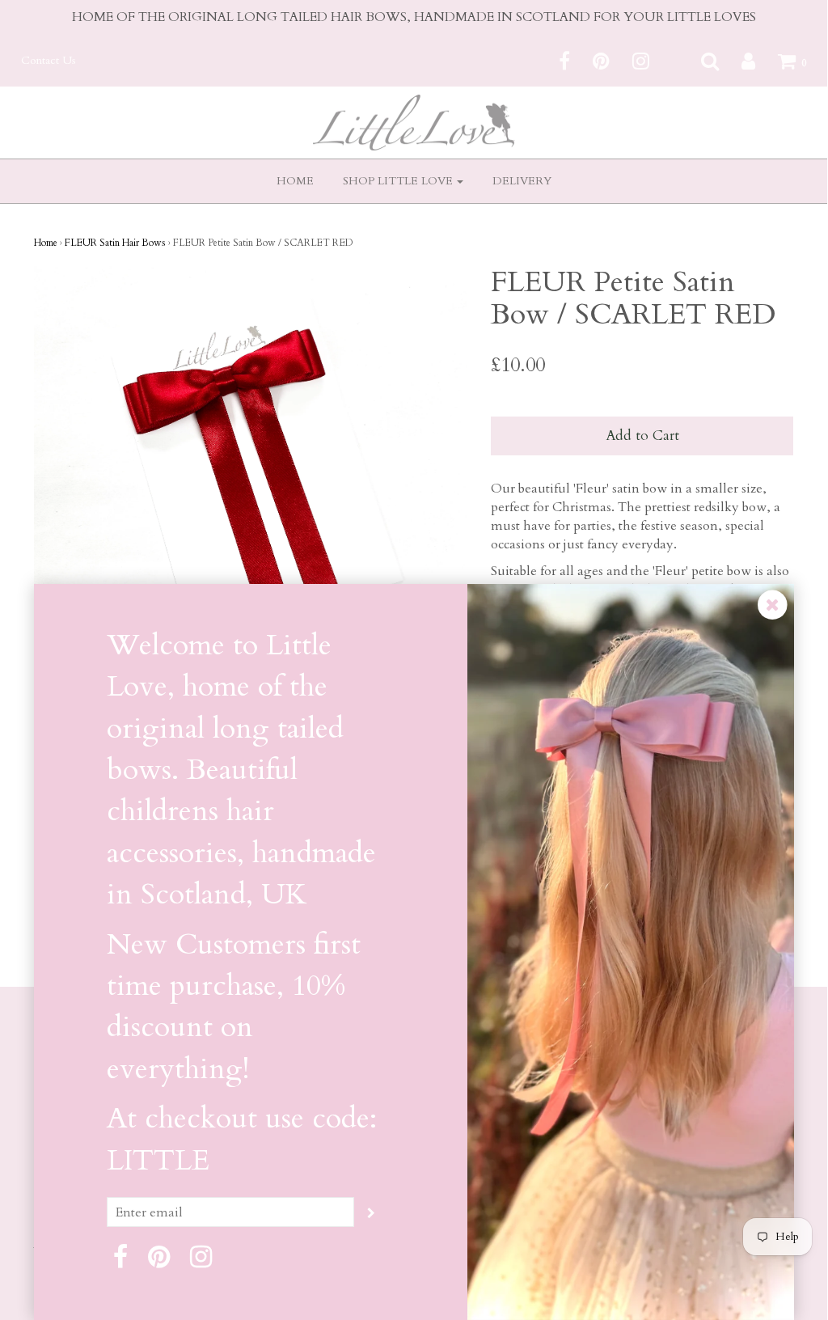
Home (45, 242)
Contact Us (48, 60)
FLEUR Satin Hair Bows (115, 242)
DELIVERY (521, 180)
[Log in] (738, 60)
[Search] (700, 60)
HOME (295, 180)
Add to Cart (642, 435)
